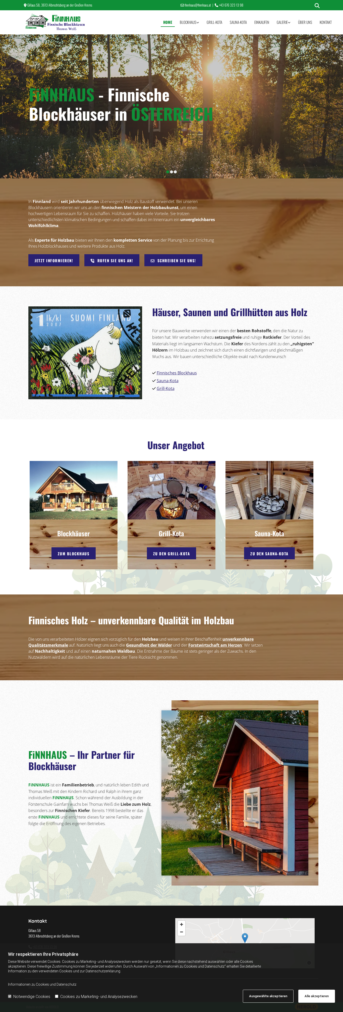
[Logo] (55, 22)
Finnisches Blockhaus (177, 373)
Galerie (282, 22)
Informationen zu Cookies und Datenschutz (42, 984)
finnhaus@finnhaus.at (198, 5)
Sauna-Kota (238, 22)
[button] (53, 260)
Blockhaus (188, 22)
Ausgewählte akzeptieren (268, 996)
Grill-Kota (214, 22)
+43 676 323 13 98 (231, 5)
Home (167, 22)
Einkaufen (261, 22)
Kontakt (326, 22)
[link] (189, 22)
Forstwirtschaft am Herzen (215, 645)
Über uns (305, 22)
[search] (317, 6)
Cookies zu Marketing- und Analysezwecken (98, 996)
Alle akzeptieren (317, 996)
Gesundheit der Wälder (149, 645)
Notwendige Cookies (31, 996)
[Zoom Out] (181, 932)
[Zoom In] (181, 924)
